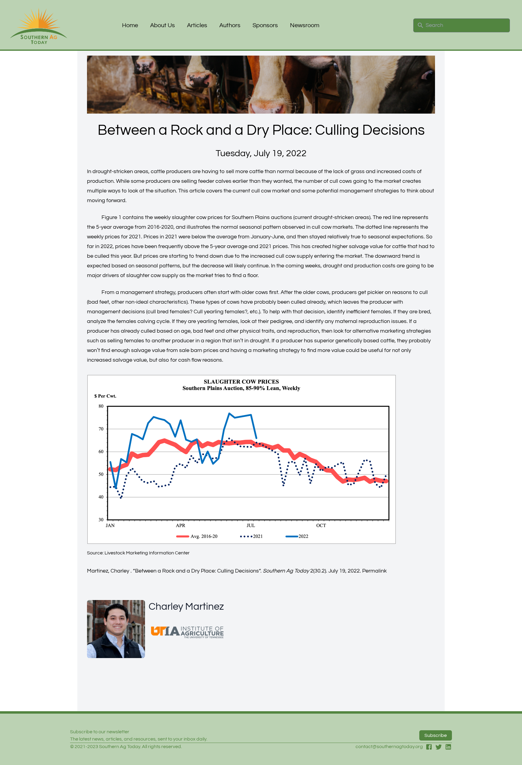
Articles (197, 25)
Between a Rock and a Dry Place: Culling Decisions (197, 571)
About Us (162, 25)
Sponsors (265, 25)
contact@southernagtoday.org (389, 746)
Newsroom (304, 25)
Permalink (374, 571)
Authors (229, 25)
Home (130, 25)
